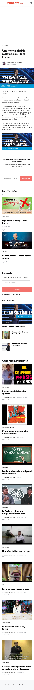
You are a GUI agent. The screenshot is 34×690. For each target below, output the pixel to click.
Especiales (6, 387)
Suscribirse (26, 178)
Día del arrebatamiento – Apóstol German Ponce (17, 472)
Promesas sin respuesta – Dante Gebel (20, 344)
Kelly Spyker (6, 622)
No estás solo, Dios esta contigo (15, 551)
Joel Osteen (7, 45)
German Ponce (7, 467)
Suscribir (17, 290)
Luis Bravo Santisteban (15, 62)
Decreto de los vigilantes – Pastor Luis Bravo (20, 333)
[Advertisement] (17, 24)
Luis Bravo (6, 216)
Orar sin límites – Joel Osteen (13, 326)
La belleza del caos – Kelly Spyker (13, 627)
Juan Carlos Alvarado (8, 427)
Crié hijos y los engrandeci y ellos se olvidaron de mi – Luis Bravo (16, 667)
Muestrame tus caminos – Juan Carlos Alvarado (15, 432)
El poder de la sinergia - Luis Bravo (14, 221)
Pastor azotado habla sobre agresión (14, 392)
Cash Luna (6, 251)
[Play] (17, 141)
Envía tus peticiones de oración (15, 588)
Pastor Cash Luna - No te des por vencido (16, 256)
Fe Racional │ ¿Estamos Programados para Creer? (13, 512)
